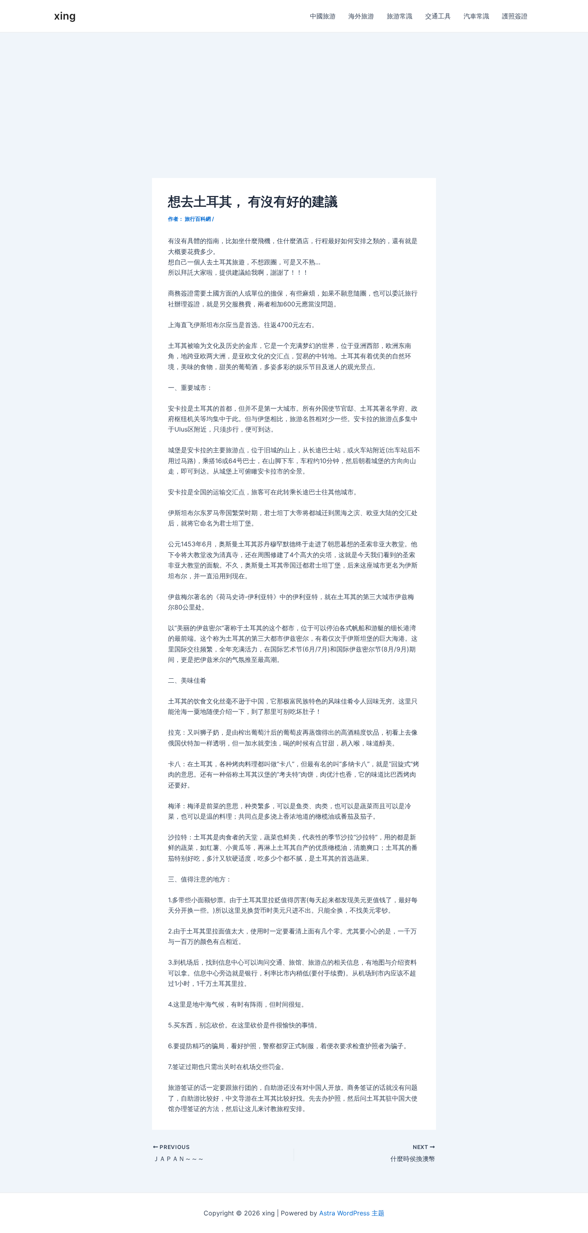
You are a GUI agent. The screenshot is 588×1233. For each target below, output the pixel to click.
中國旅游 (323, 16)
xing (65, 16)
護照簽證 (515, 16)
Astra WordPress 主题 (351, 1213)
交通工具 (438, 16)
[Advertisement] (294, 92)
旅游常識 (399, 16)
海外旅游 (361, 16)
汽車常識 (476, 16)
